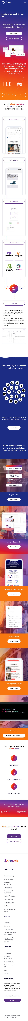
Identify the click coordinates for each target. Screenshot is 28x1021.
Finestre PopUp (9, 899)
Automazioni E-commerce (9, 892)
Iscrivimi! (12, 1000)
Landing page (8, 888)
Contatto (7, 926)
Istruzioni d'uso (8, 962)
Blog (5, 970)
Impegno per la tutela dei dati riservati (8, 939)
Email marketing (14, 119)
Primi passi (7, 953)
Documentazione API (9, 966)
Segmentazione (9, 903)
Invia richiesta (14, 428)
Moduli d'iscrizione (9, 896)
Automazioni (14, 201)
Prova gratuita (14, 33)
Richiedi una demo (14, 38)
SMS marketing (14, 160)
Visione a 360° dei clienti (9, 910)
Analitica (14, 303)
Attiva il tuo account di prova (14, 735)
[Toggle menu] (24, 3)
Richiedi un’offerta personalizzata (14, 95)
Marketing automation (7, 883)
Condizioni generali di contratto (10, 933)
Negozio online (14, 243)
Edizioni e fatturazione (8, 957)
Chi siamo (7, 923)
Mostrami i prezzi (14, 841)
